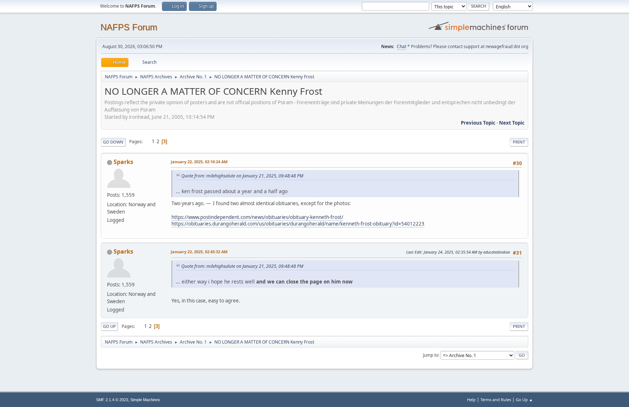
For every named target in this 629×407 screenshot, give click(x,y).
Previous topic (478, 123)
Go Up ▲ (524, 399)
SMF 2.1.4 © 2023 (112, 400)
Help (471, 399)
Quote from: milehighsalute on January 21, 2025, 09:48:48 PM (242, 176)
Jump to (430, 355)
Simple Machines (145, 400)
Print (519, 142)
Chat (401, 46)
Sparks (123, 162)
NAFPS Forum (128, 27)
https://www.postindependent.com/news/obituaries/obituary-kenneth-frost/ (257, 217)
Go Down (113, 142)
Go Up (109, 326)
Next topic (512, 123)
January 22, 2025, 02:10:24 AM (199, 161)
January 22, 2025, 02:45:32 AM (199, 251)
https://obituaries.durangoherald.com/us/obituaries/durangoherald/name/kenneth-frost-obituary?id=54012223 (297, 223)
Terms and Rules (495, 399)
